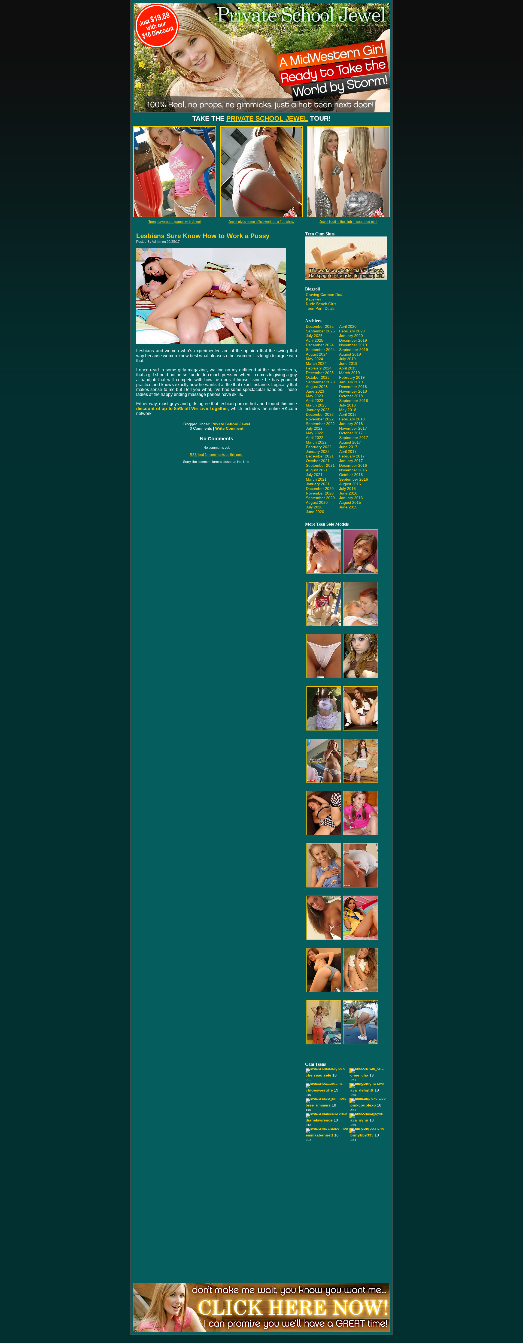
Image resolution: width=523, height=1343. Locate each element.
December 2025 (320, 326)
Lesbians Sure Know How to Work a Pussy (202, 236)
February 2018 (352, 419)
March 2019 (349, 373)
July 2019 (347, 359)
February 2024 (319, 368)
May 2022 (314, 433)
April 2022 (314, 437)
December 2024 (320, 345)
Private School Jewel (230, 424)
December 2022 (320, 414)
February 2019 (352, 377)
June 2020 (315, 512)
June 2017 (348, 447)
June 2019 (348, 363)
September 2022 (320, 424)
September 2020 (320, 498)
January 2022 (318, 451)
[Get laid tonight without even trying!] (346, 278)
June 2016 (348, 493)
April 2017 (348, 451)
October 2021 (318, 461)
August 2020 (317, 502)
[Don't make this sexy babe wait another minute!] (261, 1331)
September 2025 (320, 331)
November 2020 (320, 493)
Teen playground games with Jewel (174, 222)
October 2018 (351, 396)
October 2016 (351, 474)
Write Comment (229, 428)
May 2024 (314, 359)
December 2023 (320, 373)
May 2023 (314, 396)
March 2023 (316, 405)
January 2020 (351, 336)
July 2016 (347, 488)
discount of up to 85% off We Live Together (182, 408)
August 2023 (317, 386)
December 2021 (320, 456)
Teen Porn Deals (320, 308)
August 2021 (317, 470)
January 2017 (351, 461)
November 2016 (353, 470)
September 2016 (353, 479)
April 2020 (348, 326)
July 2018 (347, 405)
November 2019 (353, 345)
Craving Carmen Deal (324, 294)
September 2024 (320, 349)
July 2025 (314, 336)
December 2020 (320, 488)
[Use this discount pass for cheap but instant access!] (262, 114)
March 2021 (316, 479)
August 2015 (350, 502)
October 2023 (318, 377)
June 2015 (348, 507)
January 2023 (318, 410)
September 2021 (320, 465)
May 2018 (347, 410)
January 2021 (318, 484)
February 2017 (352, 456)
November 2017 (353, 428)
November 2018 (353, 391)
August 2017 (350, 442)
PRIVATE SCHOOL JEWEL (267, 118)
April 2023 (314, 400)
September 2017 (353, 437)
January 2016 (351, 498)
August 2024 (317, 354)
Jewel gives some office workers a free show (261, 222)
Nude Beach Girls (321, 304)
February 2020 (352, 331)
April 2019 (348, 368)
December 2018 (353, 386)
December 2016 (353, 465)
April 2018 (348, 414)
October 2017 (351, 433)
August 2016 (350, 484)
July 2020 (314, 507)
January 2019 (351, 382)
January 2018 (351, 424)
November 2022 (320, 419)
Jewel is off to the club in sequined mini (348, 222)
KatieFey (313, 299)
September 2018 (353, 400)
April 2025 (314, 340)
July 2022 (314, 428)
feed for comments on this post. (216, 455)
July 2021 (314, 474)
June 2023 (315, 391)
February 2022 (319, 447)
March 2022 (316, 442)
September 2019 (353, 349)
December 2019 (353, 340)
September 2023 (320, 382)
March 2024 (316, 363)
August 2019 (350, 354)
